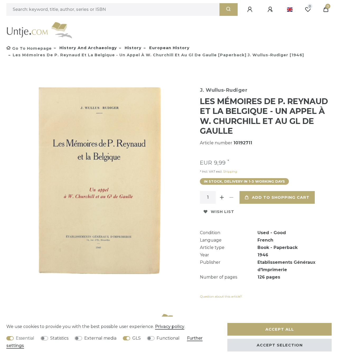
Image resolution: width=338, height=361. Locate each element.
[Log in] (250, 9)
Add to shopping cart (280, 197)
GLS (136, 338)
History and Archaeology (87, 47)
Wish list (222, 211)
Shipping (229, 171)
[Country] (290, 9)
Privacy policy (169, 326)
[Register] (271, 9)
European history (169, 47)
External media (100, 338)
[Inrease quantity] (222, 197)
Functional (168, 338)
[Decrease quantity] (231, 197)
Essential (25, 338)
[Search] (228, 9)
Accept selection (280, 345)
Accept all (279, 329)
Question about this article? (221, 296)
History (132, 47)
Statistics (59, 338)
